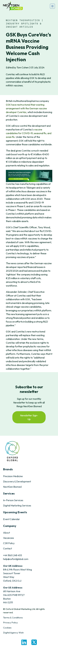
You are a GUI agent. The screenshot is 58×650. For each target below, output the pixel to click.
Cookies (7, 627)
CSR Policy (9, 543)
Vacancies (8, 537)
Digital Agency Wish (13, 632)
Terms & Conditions (13, 617)
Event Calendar (11, 519)
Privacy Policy (10, 622)
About (6, 532)
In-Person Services (13, 500)
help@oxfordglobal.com (15, 559)
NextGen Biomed (12, 486)
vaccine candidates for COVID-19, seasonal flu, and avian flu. (28, 133)
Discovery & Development (17, 481)
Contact (7, 548)
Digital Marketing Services (17, 505)
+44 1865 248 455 (12, 555)
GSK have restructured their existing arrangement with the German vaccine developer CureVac (26, 108)
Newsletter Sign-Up (29, 417)
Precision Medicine (13, 476)
